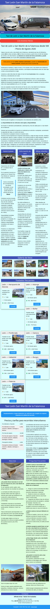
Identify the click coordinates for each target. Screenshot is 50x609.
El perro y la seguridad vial (15, 515)
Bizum (8, 194)
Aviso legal (34, 607)
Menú (2, 32)
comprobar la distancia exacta (27, 57)
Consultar (12, 306)
